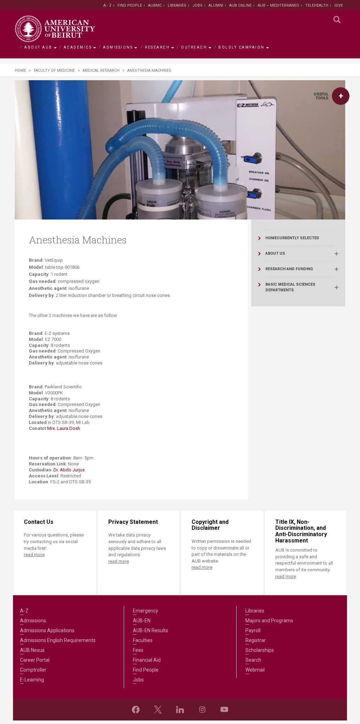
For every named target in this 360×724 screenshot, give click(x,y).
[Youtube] (224, 709)
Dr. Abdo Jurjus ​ (69, 469)
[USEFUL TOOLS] (340, 96)
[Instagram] (202, 709)
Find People (129, 5)
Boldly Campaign (241, 47)
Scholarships (259, 650)
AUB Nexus (32, 650)
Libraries (177, 5)
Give (338, 5)
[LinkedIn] (180, 709)
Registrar (255, 640)
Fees (138, 650)
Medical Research (101, 70)
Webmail (255, 670)
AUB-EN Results (150, 630)
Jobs (197, 5)
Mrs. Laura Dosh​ (63, 428)
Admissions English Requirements (58, 640)
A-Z (24, 611)
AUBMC (155, 5)
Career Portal (35, 660)
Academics (78, 47)
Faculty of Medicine (54, 70)
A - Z (107, 5)
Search (253, 660)
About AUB (38, 47)
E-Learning (32, 679)
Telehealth (316, 5)
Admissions (118, 47)
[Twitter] (158, 709)
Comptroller (33, 670)
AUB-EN (141, 620)
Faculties (143, 640)
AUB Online (240, 5)
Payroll (253, 630)
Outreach (194, 47)
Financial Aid (147, 660)
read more (34, 554)
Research (157, 47)
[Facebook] (136, 709)
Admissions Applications (47, 630)
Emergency (145, 611)
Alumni (215, 5)
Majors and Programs (269, 620)
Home (20, 70)
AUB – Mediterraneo (278, 5)
